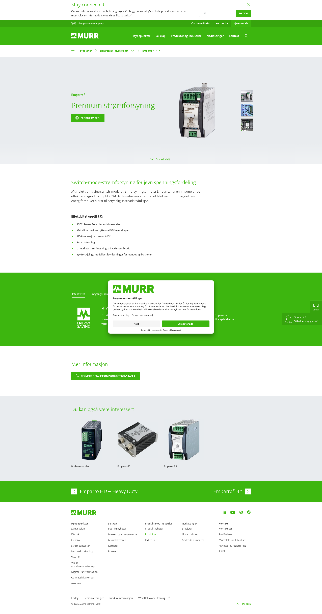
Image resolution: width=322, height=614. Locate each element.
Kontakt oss (225, 528)
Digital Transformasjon (84, 572)
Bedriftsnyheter (117, 528)
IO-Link (75, 534)
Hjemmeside (240, 23)
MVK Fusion (78, 528)
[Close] (248, 5)
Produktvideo (90, 118)
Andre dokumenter (193, 540)
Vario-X (75, 557)
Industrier (150, 540)
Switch (243, 13)
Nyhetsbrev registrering (232, 545)
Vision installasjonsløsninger (83, 564)
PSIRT (222, 551)
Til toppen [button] (245, 603)
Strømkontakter (80, 545)
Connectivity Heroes (83, 577)
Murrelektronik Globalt (232, 540)
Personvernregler (94, 598)
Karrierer (113, 545)
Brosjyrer (187, 528)
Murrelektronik (117, 540)
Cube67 (75, 540)
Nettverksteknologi (82, 551)
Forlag (74, 598)
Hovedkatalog (190, 534)
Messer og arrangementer (123, 534)
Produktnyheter (154, 528)
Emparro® (148, 50)
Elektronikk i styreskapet (114, 50)
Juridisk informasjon (121, 598)
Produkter (151, 534)
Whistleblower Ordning (151, 598)
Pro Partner (225, 534)
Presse (112, 551)
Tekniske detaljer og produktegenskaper (108, 376)
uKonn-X (76, 583)
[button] (87, 23)
